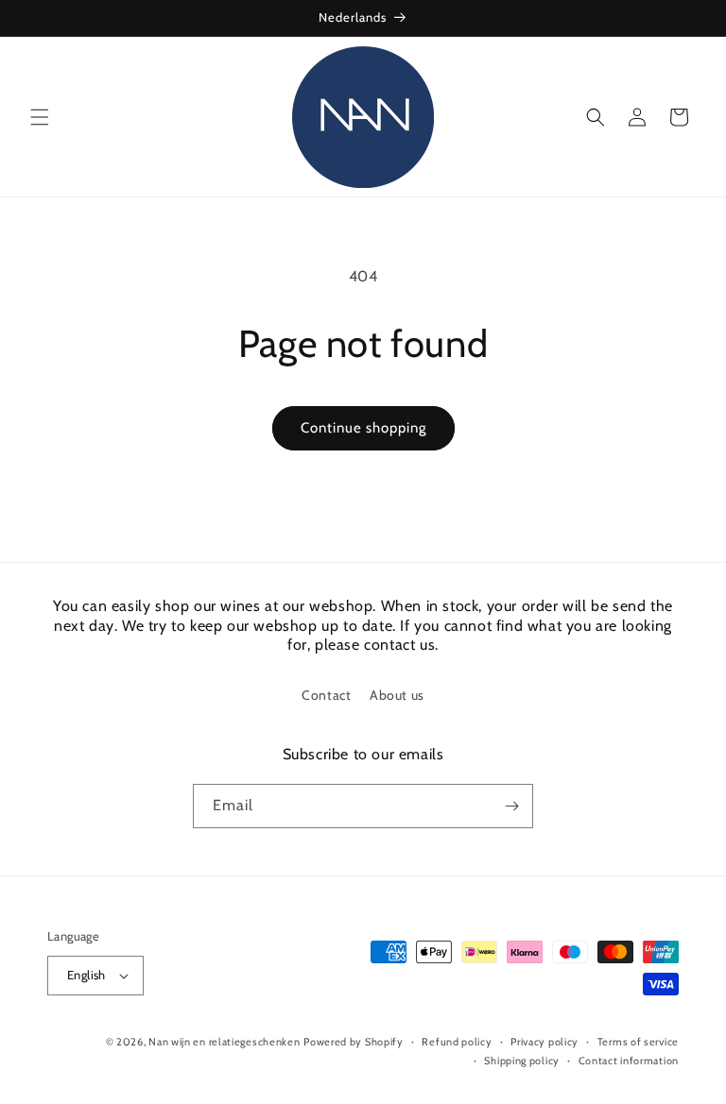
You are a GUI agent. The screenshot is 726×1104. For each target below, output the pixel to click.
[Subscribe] (511, 806)
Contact (326, 695)
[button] (39, 117)
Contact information (629, 1060)
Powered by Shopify (353, 1041)
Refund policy (457, 1041)
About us (397, 695)
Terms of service (638, 1041)
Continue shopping (363, 427)
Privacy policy (544, 1041)
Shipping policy (522, 1060)
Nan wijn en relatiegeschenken (224, 1041)
